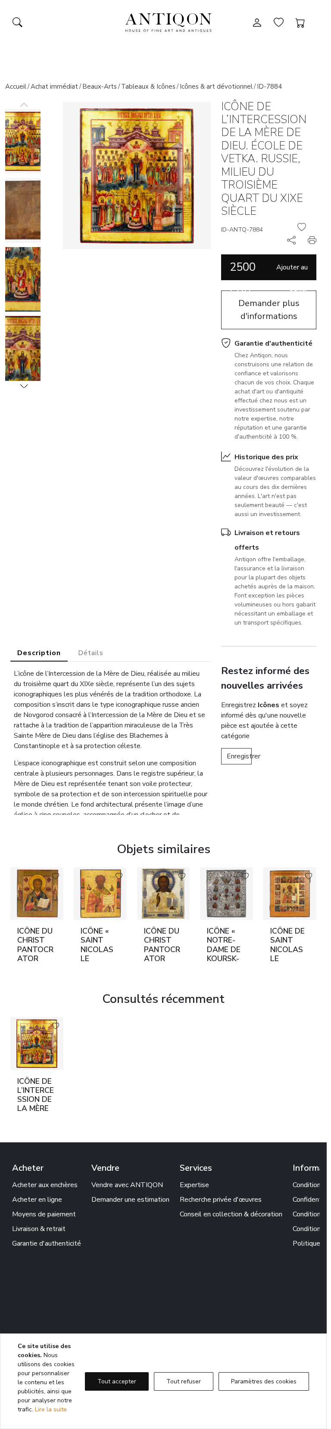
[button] (24, 386)
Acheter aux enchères (45, 1185)
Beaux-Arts (99, 86)
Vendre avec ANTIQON (127, 1185)
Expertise (194, 1185)
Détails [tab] (90, 653)
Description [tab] (39, 653)
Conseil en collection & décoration (231, 1214)
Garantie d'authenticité (273, 343)
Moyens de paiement (44, 1214)
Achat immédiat (54, 86)
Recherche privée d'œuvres (221, 1199)
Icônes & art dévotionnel (216, 86)
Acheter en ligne (37, 1199)
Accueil (15, 86)
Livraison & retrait (39, 1229)
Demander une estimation (130, 1199)
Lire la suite (51, 1409)
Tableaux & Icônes (148, 86)
